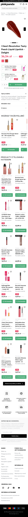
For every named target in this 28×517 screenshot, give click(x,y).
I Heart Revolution (12, 13)
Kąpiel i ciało (4, 466)
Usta (2, 14)
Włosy (3, 456)
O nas (16, 478)
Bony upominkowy (20, 476)
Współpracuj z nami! (20, 473)
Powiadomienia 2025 (7, 498)
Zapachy (3, 459)
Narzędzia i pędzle (6, 461)
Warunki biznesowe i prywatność (10, 495)
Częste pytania (19, 468)
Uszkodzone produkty (7, 473)
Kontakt (17, 471)
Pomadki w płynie (10, 14)
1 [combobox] (2, 69)
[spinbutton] (5, 84)
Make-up (21, 13)
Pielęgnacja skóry (6, 454)
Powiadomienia (5, 500)
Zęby (2, 464)
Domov (4, 13)
